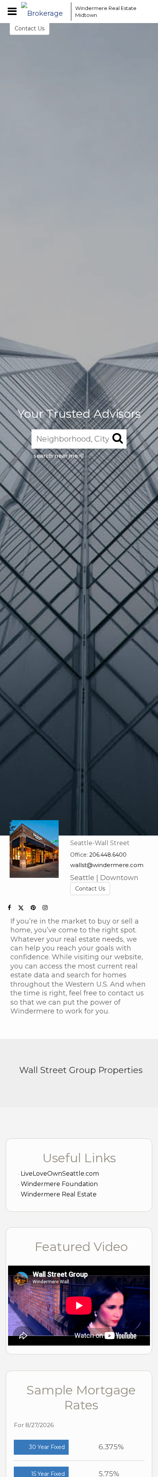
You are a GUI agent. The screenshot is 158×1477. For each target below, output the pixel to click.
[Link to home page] (44, 11)
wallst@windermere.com (106, 865)
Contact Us (29, 28)
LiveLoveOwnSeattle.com (60, 1173)
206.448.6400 (108, 854)
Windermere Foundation (59, 1184)
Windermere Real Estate (59, 1194)
